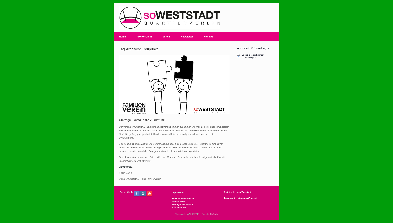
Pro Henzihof (144, 36)
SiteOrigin (214, 214)
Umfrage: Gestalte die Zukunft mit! (142, 119)
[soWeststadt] (169, 17)
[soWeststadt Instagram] (143, 193)
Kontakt (208, 36)
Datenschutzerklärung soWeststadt (240, 198)
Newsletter (187, 36)
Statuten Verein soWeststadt (237, 192)
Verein (166, 36)
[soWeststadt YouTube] (149, 193)
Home (122, 36)
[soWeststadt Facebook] (137, 193)
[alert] (255, 56)
